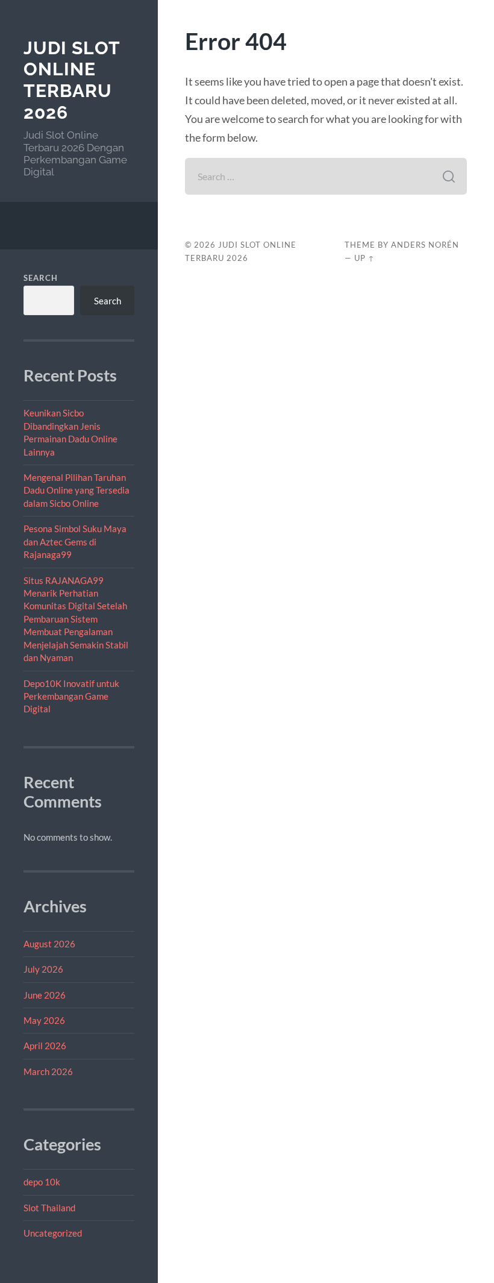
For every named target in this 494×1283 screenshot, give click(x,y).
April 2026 (44, 1045)
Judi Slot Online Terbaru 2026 (71, 80)
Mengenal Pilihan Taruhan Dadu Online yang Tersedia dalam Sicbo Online (76, 490)
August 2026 (49, 943)
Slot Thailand (49, 1207)
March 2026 (48, 1071)
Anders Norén (425, 244)
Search (40, 278)
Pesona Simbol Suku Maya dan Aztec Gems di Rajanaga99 (75, 541)
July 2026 (43, 969)
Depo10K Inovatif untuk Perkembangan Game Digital (71, 696)
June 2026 (44, 995)
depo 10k (41, 1181)
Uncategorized (52, 1233)
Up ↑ (364, 258)
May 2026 (44, 1020)
